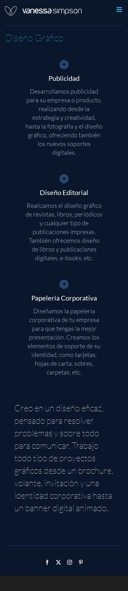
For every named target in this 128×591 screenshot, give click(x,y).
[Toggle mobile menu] (120, 9)
